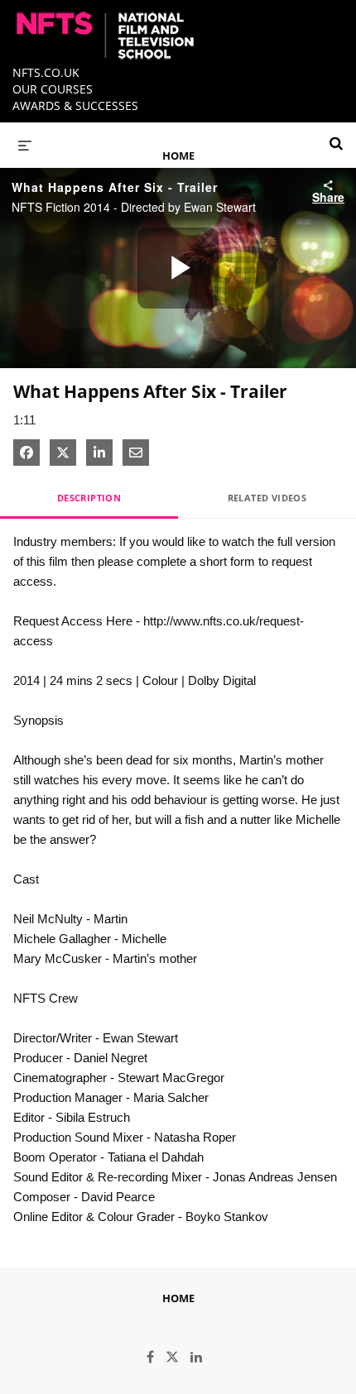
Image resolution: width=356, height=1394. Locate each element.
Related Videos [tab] (267, 497)
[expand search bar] (336, 136)
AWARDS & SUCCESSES (75, 105)
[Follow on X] (178, 1357)
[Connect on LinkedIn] (200, 1357)
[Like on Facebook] (156, 1357)
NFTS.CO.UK (45, 72)
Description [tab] (89, 497)
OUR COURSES (52, 89)
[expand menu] (24, 145)
